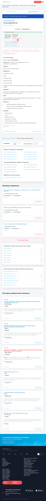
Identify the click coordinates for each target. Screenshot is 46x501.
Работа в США (5, 477)
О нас (3, 458)
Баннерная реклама (6, 463)
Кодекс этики (26, 475)
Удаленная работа (6, 476)
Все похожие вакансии (23, 240)
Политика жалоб (27, 474)
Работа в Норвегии (6, 472)
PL (42, 454)
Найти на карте (27, 459)
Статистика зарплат (28, 464)
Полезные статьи (27, 465)
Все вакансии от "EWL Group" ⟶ (9, 125)
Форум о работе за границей (30, 460)
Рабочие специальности (8, 25)
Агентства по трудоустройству (30, 458)
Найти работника (27, 462)
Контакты (4, 465)
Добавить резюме (6, 483)
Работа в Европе (5, 469)
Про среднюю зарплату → (36, 143)
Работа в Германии (6, 471)
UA (40, 454)
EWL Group (15, 34)
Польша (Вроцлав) (26, 29)
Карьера (4, 459)
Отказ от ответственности (29, 471)
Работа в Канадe (5, 479)
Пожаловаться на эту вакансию (9, 131)
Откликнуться (38, 201)
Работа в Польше (5, 470)
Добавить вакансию (15, 483)
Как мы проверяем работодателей (31, 470)
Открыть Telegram (9, 442)
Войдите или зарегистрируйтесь (9, 138)
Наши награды (5, 464)
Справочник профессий (29, 463)
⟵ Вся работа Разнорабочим (10, 11)
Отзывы (4, 460)
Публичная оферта (28, 469)
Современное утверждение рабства (31, 472)
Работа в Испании (6, 475)
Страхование (5, 462)
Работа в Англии (5, 474)
